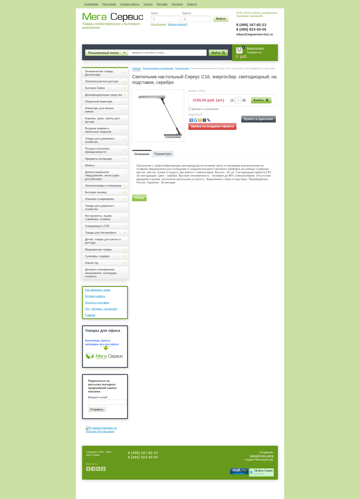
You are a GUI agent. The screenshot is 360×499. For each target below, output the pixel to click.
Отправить (97, 409)
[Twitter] (196, 120)
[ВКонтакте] (191, 120)
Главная (90, 315)
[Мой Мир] (204, 120)
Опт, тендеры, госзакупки (101, 308)
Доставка (162, 4)
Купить (259, 100)
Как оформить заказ (97, 289)
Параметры (163, 154)
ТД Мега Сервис (263, 470)
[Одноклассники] (200, 120)
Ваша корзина (255, 48)
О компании (91, 4)
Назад (139, 197)
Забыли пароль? (178, 24)
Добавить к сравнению (204, 109)
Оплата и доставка (97, 302)
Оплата (148, 4)
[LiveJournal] (209, 120)
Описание (141, 154)
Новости (192, 4)
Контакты (177, 4)
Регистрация (158, 24)
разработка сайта (262, 455)
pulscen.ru (259, 474)
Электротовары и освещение (157, 68)
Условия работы (129, 4)
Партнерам (109, 4)
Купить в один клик (258, 119)
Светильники (182, 68)
